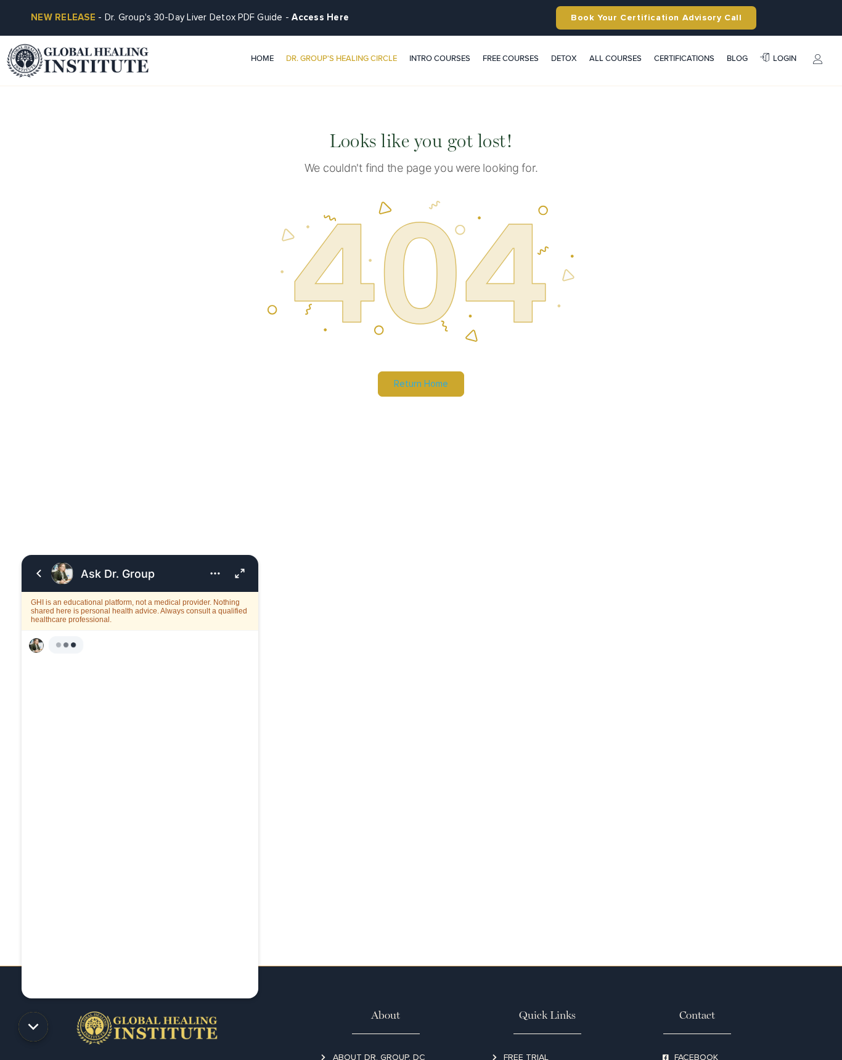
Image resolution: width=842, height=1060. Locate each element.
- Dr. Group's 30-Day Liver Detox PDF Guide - (190, 17)
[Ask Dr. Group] (140, 776)
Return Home (421, 383)
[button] (33, 1027)
